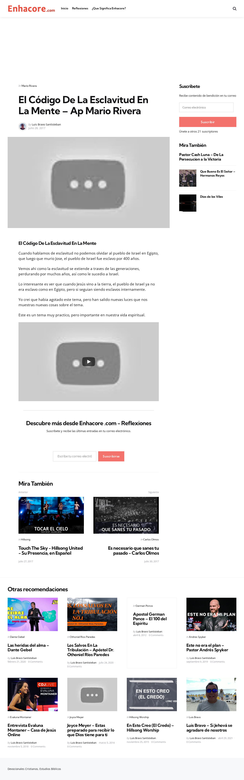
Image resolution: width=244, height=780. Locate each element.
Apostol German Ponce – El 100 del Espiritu (150, 618)
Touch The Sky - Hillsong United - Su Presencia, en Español (50, 550)
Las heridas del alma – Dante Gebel (28, 647)
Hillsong (25, 539)
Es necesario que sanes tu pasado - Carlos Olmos (133, 550)
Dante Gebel (17, 636)
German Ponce (144, 605)
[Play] (88, 361)
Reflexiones (80, 8)
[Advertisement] (122, 45)
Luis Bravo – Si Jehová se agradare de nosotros (209, 728)
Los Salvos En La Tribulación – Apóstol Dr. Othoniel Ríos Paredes (90, 650)
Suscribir (208, 122)
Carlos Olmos (151, 539)
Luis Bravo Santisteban (46, 124)
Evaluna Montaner (20, 717)
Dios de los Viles (211, 196)
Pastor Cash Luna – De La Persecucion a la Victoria (201, 157)
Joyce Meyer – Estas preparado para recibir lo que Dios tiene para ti (90, 730)
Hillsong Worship (139, 717)
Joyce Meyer (77, 717)
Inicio (64, 8)
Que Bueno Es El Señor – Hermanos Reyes (217, 173)
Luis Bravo (195, 717)
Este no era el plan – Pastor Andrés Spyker (207, 647)
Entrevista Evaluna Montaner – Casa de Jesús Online (32, 730)
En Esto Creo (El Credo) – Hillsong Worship (150, 728)
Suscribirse (111, 456)
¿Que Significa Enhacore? (109, 8)
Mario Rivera (29, 86)
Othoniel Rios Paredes (82, 636)
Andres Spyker (197, 636)
